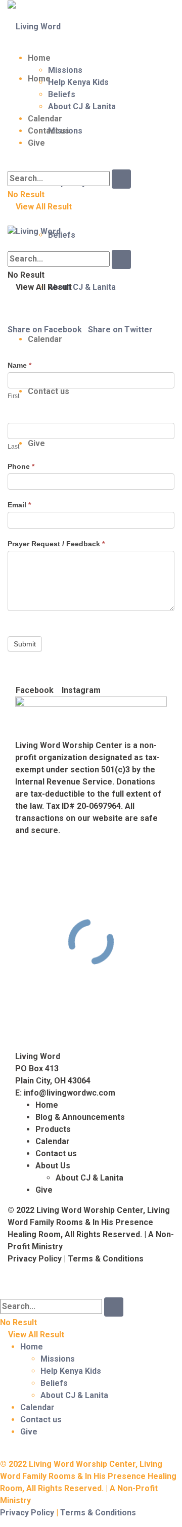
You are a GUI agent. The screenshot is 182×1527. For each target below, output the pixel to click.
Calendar (45, 118)
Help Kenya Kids (78, 82)
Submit (25, 644)
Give (36, 143)
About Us (52, 1165)
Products (53, 1129)
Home (39, 58)
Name (19, 365)
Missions (65, 70)
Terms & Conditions (106, 1258)
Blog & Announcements (80, 1117)
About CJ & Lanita (82, 287)
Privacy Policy (35, 1258)
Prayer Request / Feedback (56, 544)
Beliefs (61, 235)
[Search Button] (121, 179)
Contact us (48, 131)
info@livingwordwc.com (69, 1093)
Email (19, 505)
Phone (21, 466)
